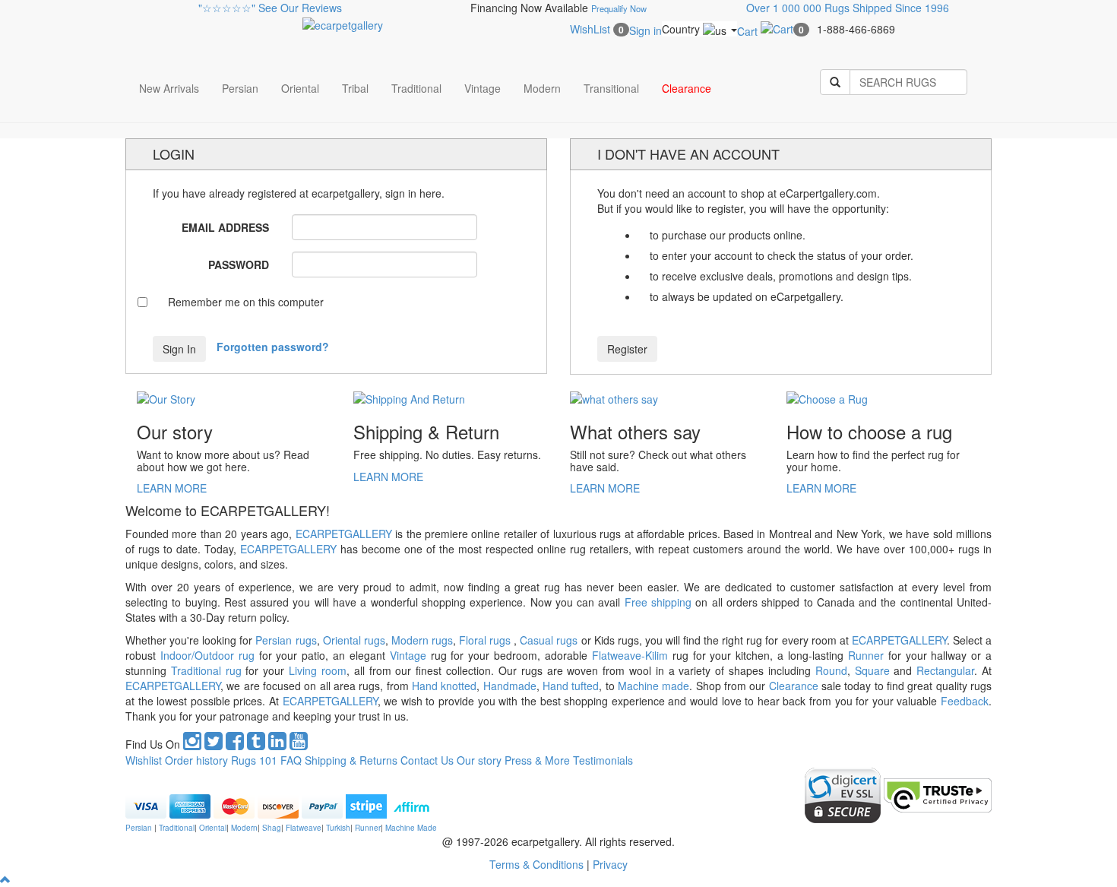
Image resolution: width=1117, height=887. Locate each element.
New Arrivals (169, 88)
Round (831, 670)
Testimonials (603, 760)
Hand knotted (444, 685)
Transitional (611, 88)
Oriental (300, 88)
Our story (479, 760)
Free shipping (658, 602)
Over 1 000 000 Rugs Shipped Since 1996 (847, 7)
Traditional (416, 88)
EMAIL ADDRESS (225, 227)
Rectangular (945, 670)
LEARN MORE (172, 488)
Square (872, 670)
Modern (542, 88)
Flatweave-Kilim (630, 655)
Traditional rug (205, 670)
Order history (196, 760)
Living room (317, 670)
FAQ (291, 760)
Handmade (507, 685)
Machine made (653, 685)
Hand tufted (570, 685)
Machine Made (411, 827)
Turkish (338, 827)
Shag (271, 827)
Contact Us (427, 760)
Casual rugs (548, 640)
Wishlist (143, 760)
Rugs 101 (254, 760)
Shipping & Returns (351, 760)
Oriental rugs (354, 640)
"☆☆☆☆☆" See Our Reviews (270, 7)
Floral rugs (486, 640)
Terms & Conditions (538, 864)
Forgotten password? (273, 346)
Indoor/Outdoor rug (207, 655)
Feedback (965, 700)
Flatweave (303, 827)
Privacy (610, 864)
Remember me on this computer (246, 301)
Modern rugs (422, 640)
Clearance (686, 88)
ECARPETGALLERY (344, 533)
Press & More (537, 760)
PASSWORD (238, 264)
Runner (863, 655)
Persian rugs (285, 640)
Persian (240, 88)
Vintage (482, 88)
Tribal (355, 88)
